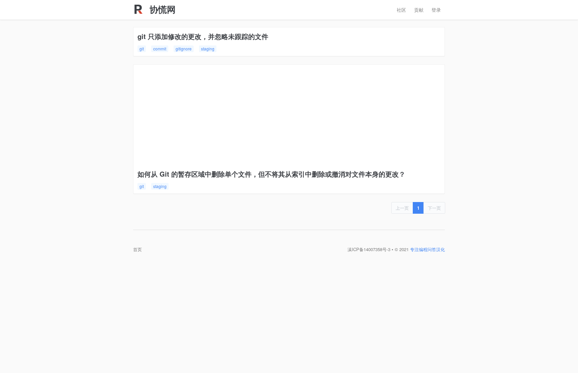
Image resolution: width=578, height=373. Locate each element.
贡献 (418, 9)
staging (207, 48)
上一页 (402, 208)
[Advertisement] (289, 119)
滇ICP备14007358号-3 (369, 249)
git (141, 48)
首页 (137, 249)
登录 (436, 9)
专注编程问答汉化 (427, 249)
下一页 (434, 208)
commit (159, 48)
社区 (401, 9)
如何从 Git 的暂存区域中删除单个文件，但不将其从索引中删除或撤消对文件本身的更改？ (271, 174)
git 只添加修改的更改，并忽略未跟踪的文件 (202, 36)
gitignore (184, 48)
